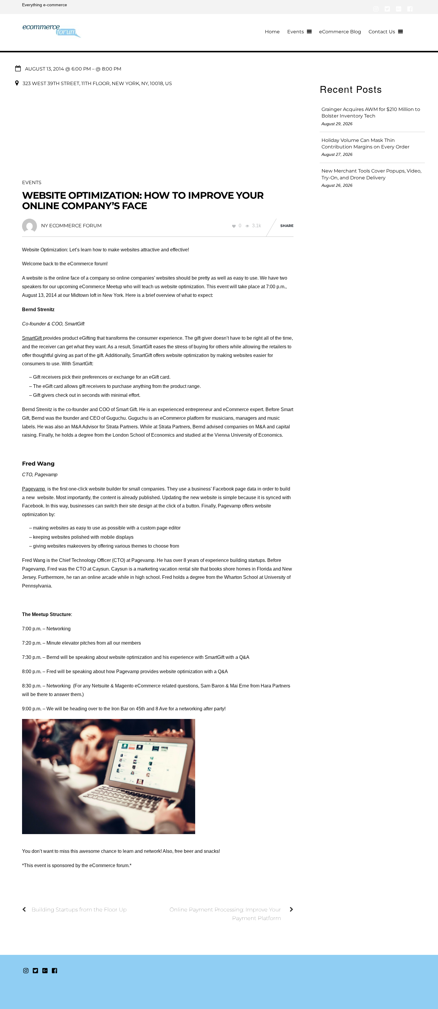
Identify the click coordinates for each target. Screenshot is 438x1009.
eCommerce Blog (340, 32)
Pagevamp (34, 488)
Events (295, 32)
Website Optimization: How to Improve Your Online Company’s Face (143, 200)
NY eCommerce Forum (71, 225)
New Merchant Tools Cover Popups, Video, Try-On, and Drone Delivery (371, 174)
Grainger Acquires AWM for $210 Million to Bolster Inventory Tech (370, 112)
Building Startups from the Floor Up (79, 909)
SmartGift (32, 338)
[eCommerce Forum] (52, 35)
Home (272, 32)
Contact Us (382, 32)
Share (286, 225)
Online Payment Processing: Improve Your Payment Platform (225, 913)
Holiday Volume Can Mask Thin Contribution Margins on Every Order (365, 143)
